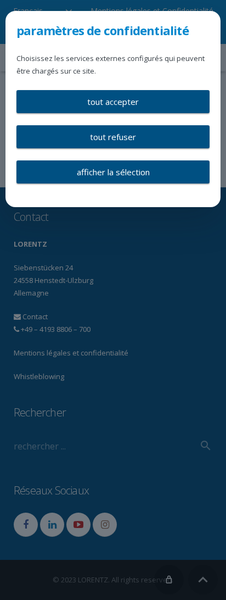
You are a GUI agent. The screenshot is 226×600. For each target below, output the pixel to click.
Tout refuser (113, 136)
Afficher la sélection (113, 171)
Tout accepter (113, 101)
